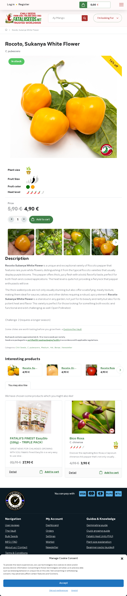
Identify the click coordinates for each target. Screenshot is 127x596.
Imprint (74, 590)
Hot (52, 347)
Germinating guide (97, 525)
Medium (45, 347)
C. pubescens (33, 347)
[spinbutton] (18, 219)
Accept (63, 583)
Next (115, 242)
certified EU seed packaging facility (43, 340)
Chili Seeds (21, 347)
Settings (50, 536)
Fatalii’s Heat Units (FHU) (99, 536)
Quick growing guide (98, 531)
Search (85, 18)
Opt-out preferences (58, 590)
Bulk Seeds (11, 536)
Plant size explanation (98, 542)
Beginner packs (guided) (100, 547)
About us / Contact (16, 547)
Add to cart (43, 219)
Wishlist (50, 542)
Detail (13, 472)
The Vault (10, 531)
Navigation (121, 4)
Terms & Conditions (16, 553)
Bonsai (58, 347)
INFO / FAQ (11, 542)
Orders (50, 531)
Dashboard (52, 525)
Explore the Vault (73, 329)
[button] (122, 558)
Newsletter (67, 347)
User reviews (12, 525)
